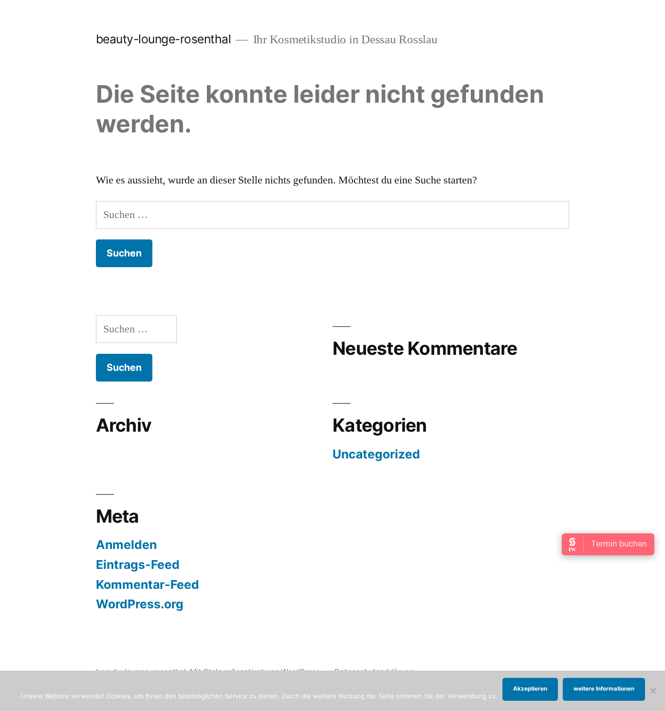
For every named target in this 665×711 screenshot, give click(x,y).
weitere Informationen (603, 688)
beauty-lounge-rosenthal (163, 39)
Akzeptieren (530, 688)
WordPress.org (140, 604)
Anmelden (126, 544)
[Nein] (653, 690)
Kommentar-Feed (147, 584)
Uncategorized (376, 454)
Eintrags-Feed (138, 564)
